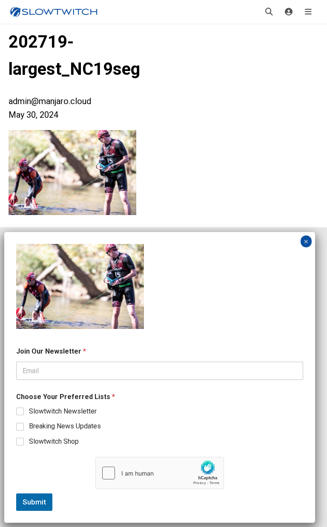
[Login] (288, 11)
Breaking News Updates (65, 426)
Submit (34, 502)
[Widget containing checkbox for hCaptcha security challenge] (159, 473)
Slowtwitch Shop (54, 441)
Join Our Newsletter (51, 351)
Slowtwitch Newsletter (63, 411)
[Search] (269, 11)
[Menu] (308, 11)
